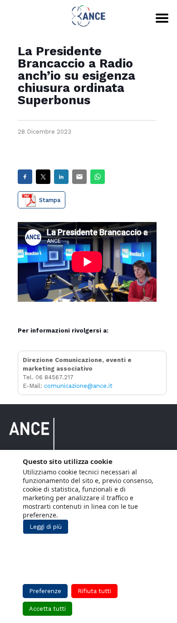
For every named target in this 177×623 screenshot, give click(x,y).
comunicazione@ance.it (78, 385)
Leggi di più (46, 526)
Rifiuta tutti (94, 591)
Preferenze (45, 591)
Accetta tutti (47, 608)
